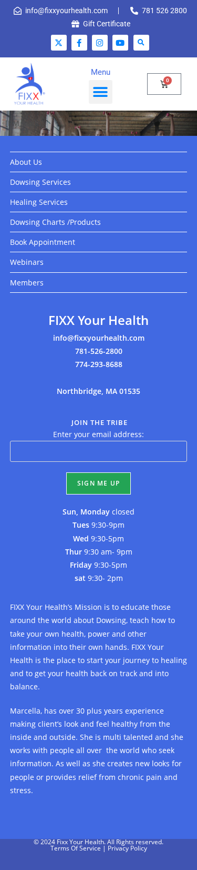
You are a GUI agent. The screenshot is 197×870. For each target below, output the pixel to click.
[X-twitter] (59, 43)
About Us (26, 162)
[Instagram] (100, 43)
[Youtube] (120, 43)
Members (27, 283)
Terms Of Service (75, 848)
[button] (141, 43)
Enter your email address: (98, 434)
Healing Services (39, 202)
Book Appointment (42, 242)
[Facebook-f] (79, 43)
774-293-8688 (98, 364)
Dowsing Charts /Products (55, 222)
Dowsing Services (40, 182)
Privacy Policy (127, 848)
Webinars (27, 262)
